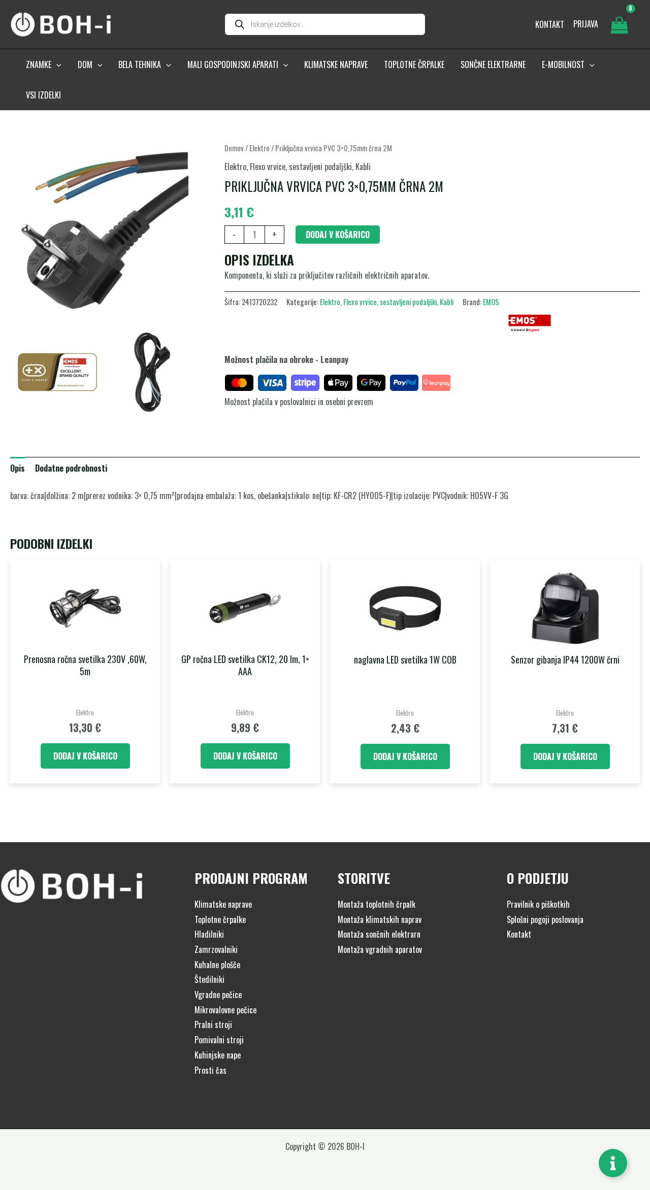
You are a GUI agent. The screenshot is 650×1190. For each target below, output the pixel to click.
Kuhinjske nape (217, 1055)
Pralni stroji (213, 1024)
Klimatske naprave (223, 904)
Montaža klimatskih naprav (379, 919)
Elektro (259, 147)
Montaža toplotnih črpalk (376, 904)
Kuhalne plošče (217, 964)
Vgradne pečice (218, 994)
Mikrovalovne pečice (225, 1010)
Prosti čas (210, 1070)
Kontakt (519, 934)
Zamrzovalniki (216, 949)
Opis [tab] (17, 468)
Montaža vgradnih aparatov (380, 949)
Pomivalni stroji (219, 1040)
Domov (234, 147)
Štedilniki (209, 979)
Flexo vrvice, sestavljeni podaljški (301, 166)
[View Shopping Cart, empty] (619, 24)
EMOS (491, 301)
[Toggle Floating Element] (613, 1163)
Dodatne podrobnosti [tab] (71, 468)
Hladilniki (209, 934)
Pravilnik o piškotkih (538, 904)
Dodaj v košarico (338, 234)
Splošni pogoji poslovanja (545, 919)
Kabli (363, 166)
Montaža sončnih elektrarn (379, 934)
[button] (56, 64)
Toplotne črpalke (220, 919)
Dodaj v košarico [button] (85, 756)
